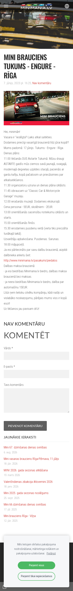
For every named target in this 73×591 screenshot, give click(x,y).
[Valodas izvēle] (67, 6)
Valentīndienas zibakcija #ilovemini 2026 (28, 482)
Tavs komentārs (14, 385)
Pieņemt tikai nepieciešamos (36, 576)
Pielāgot (51, 553)
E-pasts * (9, 366)
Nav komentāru (41, 83)
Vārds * (8, 348)
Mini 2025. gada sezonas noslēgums (26, 493)
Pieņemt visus (36, 565)
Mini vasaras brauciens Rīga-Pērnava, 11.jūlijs (31, 459)
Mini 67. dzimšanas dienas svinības (25, 447)
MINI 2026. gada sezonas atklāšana (26, 470)
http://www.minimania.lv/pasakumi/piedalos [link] (30, 260)
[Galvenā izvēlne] (6, 6)
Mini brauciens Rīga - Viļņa (20, 516)
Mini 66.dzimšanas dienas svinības (25, 504)
